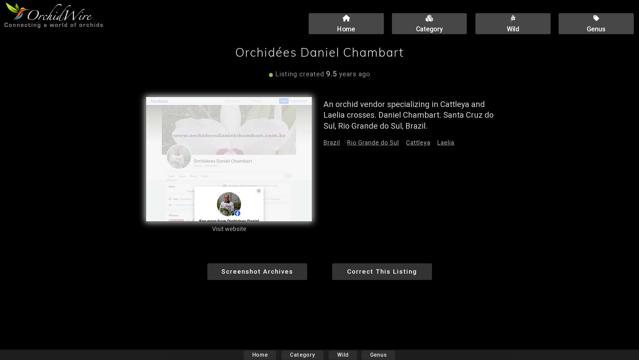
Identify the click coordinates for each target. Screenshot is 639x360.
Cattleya (418, 142)
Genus (378, 355)
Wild (342, 355)
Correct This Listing (382, 271)
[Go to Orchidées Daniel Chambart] (229, 159)
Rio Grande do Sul (373, 142)
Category (302, 355)
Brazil (331, 142)
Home (260, 355)
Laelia (445, 142)
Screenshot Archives (257, 271)
